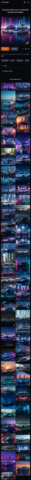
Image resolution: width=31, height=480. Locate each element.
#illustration (5, 60)
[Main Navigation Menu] (28, 2)
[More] (22, 48)
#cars (12, 60)
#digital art (20, 60)
